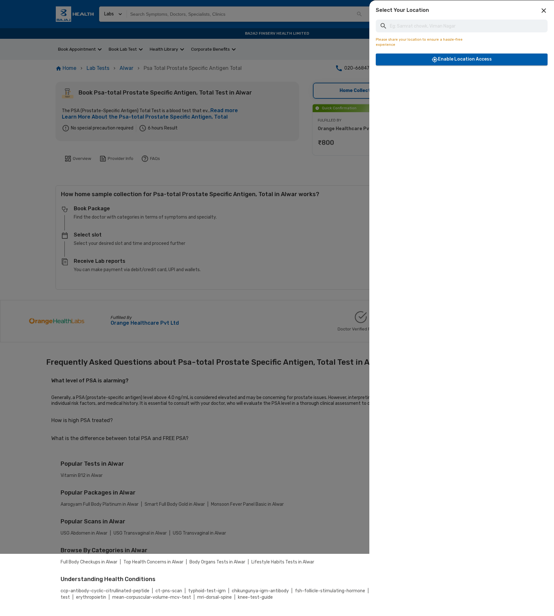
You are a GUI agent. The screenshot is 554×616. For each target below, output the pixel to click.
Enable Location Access (465, 59)
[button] (544, 10)
